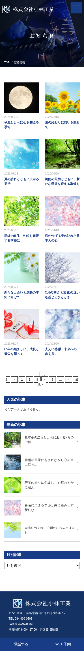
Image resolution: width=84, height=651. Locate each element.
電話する (21, 644)
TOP (7, 62)
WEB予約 (63, 644)
